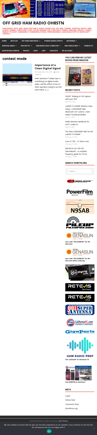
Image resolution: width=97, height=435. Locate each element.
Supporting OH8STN (10, 51)
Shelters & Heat (71, 46)
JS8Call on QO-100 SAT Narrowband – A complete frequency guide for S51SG (76, 151)
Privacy (26, 51)
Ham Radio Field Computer (47, 46)
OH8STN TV (88, 46)
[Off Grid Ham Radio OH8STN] (48, 16)
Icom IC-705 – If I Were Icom (77, 141)
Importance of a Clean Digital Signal (48, 66)
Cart (44, 51)
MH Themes (63, 421)
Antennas (70, 41)
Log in (67, 396)
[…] (47, 90)
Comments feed (72, 404)
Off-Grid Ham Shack (30, 41)
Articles (14, 41)
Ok (49, 431)
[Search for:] (80, 171)
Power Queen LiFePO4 (53, 41)
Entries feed (70, 400)
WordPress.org (71, 408)
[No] (94, 428)
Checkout (54, 51)
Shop (35, 51)
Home (4, 41)
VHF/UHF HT (25, 46)
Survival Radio (8, 46)
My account (67, 51)
